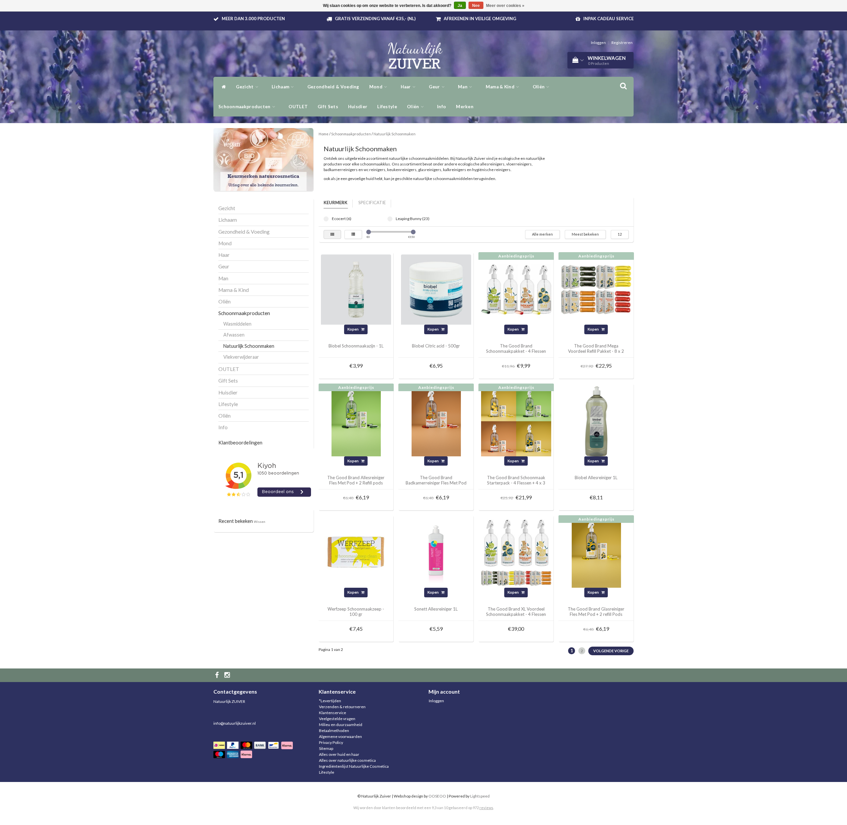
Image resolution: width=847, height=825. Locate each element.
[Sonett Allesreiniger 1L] (436, 552)
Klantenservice (332, 712)
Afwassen (234, 335)
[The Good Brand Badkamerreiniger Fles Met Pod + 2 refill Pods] (436, 420)
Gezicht (245, 86)
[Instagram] (228, 675)
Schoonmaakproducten (245, 106)
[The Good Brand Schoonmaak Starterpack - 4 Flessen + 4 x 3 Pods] (516, 420)
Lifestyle (387, 106)
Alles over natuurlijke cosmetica (347, 760)
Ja (460, 5)
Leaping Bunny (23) (389, 218)
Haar (406, 86)
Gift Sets (328, 106)
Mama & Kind (501, 86)
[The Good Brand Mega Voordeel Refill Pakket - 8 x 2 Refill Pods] (596, 289)
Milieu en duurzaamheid (340, 724)
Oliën (413, 106)
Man (463, 86)
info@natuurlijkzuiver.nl (234, 723)
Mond (376, 86)
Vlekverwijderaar (241, 357)
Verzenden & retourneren (342, 706)
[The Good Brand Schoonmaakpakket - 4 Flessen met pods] (516, 289)
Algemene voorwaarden (340, 736)
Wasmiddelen (237, 324)
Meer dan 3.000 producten (253, 18)
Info (441, 106)
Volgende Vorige (611, 651)
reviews (486, 807)
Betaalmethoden (334, 730)
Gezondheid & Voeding (333, 86)
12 (620, 234)
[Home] (222, 87)
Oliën (539, 86)
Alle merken (542, 234)
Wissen (259, 522)
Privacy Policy (331, 742)
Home (324, 134)
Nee (476, 5)
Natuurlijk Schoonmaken (248, 346)
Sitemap (326, 748)
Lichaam (281, 86)
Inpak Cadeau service (608, 18)
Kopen (353, 329)
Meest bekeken (585, 234)
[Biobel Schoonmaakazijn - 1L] (356, 289)
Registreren (622, 42)
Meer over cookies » (505, 5)
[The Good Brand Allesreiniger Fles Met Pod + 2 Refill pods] (356, 420)
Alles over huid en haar (339, 754)
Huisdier (357, 106)
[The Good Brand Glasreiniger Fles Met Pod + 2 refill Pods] (596, 552)
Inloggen (598, 42)
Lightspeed (480, 796)
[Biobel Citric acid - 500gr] (436, 289)
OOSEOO (437, 796)
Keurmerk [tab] (335, 202)
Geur (435, 86)
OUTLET (298, 106)
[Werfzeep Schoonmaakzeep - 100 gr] (356, 552)
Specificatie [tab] (372, 202)
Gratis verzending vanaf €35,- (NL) (375, 18)
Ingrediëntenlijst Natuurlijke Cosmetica (354, 766)
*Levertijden (330, 700)
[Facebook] (217, 675)
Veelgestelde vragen (337, 718)
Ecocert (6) (326, 218)
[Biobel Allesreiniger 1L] (596, 420)
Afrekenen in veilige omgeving (480, 18)
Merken (464, 106)
